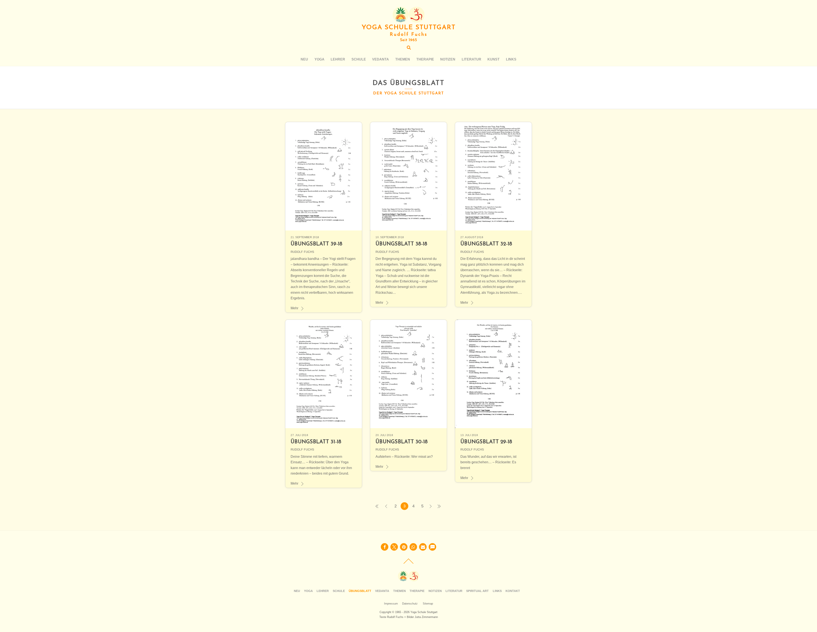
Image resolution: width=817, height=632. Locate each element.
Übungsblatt (360, 591)
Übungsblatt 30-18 (402, 442)
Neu (304, 59)
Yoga (319, 59)
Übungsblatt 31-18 (316, 442)
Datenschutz (410, 603)
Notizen (447, 59)
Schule (358, 59)
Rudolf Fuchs (302, 251)
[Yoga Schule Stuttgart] (408, 20)
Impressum (391, 603)
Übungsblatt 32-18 (486, 244)
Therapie (425, 59)
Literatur (471, 59)
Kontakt (513, 591)
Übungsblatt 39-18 (316, 244)
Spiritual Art (477, 591)
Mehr (294, 308)
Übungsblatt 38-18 (401, 244)
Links (511, 59)
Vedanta (380, 59)
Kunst (493, 59)
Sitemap (428, 603)
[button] (384, 547)
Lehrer (338, 59)
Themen (402, 59)
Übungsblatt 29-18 (486, 442)
